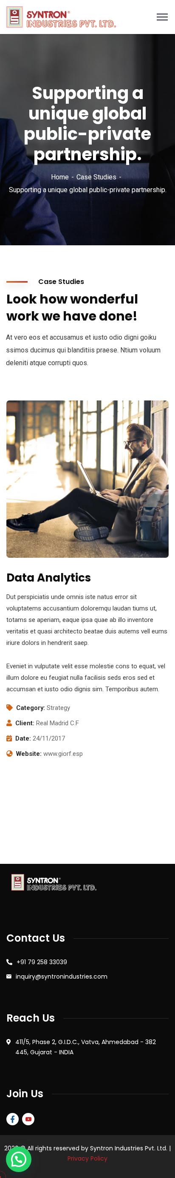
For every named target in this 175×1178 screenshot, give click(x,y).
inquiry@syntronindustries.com (61, 976)
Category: (30, 708)
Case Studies (96, 177)
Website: (29, 754)
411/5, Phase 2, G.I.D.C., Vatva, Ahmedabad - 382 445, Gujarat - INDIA (85, 1047)
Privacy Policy (87, 1158)
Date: (23, 738)
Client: (24, 723)
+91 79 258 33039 (42, 962)
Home (60, 177)
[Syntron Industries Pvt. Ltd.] (61, 16)
